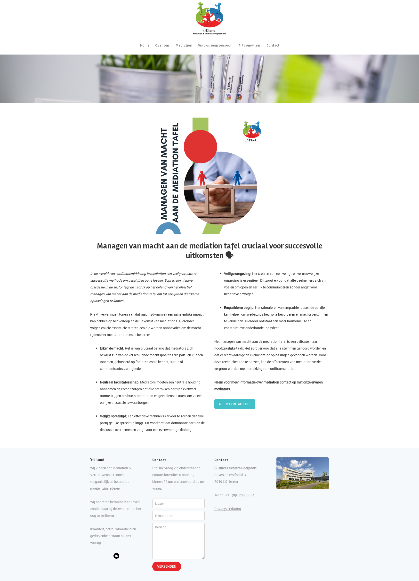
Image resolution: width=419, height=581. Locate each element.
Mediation (184, 45)
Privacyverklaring (227, 508)
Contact (272, 45)
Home (144, 45)
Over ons (162, 45)
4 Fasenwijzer (249, 45)
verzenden (166, 566)
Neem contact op (234, 404)
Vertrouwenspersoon (215, 45)
